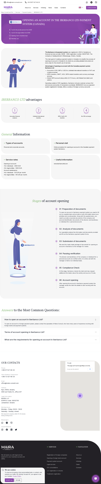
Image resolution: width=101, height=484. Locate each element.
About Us (28, 7)
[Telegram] (7, 423)
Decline (18, 480)
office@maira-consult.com (10, 383)
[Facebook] (7, 430)
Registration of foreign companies (57, 455)
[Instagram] (2, 430)
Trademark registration (54, 474)
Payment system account (54, 461)
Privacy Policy (17, 476)
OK (90, 369)
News (50, 7)
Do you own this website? (73, 369)
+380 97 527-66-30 (8, 370)
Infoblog (43, 7)
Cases (56, 7)
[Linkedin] (11, 430)
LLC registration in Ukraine (55, 471)
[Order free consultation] (95, 478)
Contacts (63, 7)
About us (79, 455)
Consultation (91, 7)
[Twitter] (16, 430)
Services (35, 7)
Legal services (51, 464)
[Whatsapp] (2, 423)
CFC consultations (52, 467)
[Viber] (11, 423)
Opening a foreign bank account (56, 458)
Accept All (9, 480)
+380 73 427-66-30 (8, 376)
